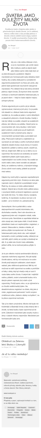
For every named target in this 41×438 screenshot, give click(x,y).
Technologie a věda (13, 415)
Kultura (27, 410)
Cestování (32, 407)
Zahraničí (10, 417)
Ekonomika (11, 410)
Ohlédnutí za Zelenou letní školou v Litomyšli (13, 342)
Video (23, 415)
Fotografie (20, 410)
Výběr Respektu (21, 407)
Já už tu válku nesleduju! (15, 354)
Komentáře (9, 326)
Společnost (24, 412)
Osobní (10, 412)
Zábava (30, 415)
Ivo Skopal (23, 9)
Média (33, 410)
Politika (16, 412)
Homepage (11, 407)
